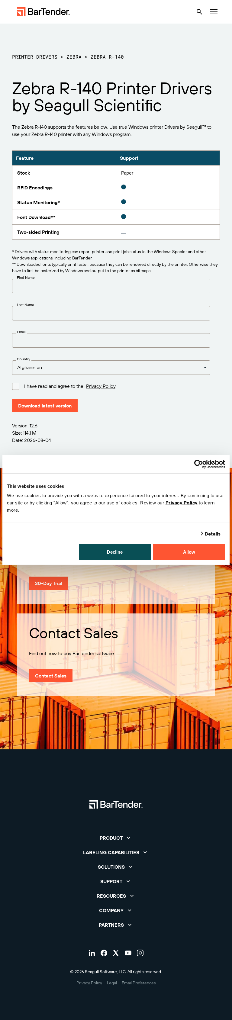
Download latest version (45, 406)
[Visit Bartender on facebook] (104, 953)
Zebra (74, 56)
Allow (189, 552)
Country (23, 359)
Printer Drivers (34, 56)
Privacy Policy (182, 502)
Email (21, 332)
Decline (115, 552)
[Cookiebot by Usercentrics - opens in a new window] (198, 463)
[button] (116, 838)
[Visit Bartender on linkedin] (91, 953)
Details (213, 533)
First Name (26, 277)
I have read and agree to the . (70, 386)
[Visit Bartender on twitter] (116, 953)
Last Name (25, 305)
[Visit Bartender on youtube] (128, 953)
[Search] (199, 11)
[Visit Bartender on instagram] (140, 953)
